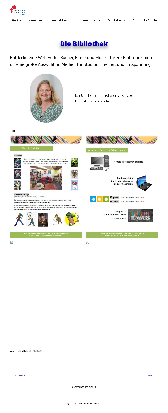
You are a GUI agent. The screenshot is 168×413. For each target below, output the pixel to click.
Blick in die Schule (145, 20)
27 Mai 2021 (36, 351)
